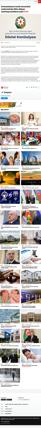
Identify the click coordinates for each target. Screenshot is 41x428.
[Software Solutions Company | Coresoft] (7, 421)
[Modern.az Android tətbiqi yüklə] (3, 399)
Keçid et (4, 98)
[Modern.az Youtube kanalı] (25, 399)
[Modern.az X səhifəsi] (29, 399)
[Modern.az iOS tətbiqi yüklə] (9, 399)
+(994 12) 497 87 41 (8, 409)
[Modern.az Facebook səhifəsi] (19, 399)
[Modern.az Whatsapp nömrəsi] (27, 399)
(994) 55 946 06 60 (8, 411)
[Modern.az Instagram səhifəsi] (21, 399)
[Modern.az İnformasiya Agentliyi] (5, 395)
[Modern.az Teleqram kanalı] (23, 399)
